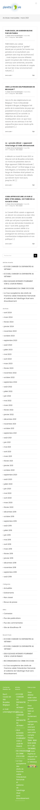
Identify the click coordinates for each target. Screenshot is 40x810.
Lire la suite (8, 75)
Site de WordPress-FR (12, 627)
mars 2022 (8, 405)
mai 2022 (7, 401)
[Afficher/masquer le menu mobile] (36, 3)
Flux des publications (12, 618)
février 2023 (8, 368)
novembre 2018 (10, 567)
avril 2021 (7, 451)
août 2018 (8, 577)
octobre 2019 (9, 516)
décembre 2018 (10, 563)
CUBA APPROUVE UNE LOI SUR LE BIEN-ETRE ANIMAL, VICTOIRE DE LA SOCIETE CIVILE (20, 199)
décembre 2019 (10, 512)
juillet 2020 (8, 484)
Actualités (8, 588)
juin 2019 (7, 535)
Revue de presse (10, 602)
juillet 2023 (8, 350)
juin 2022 (7, 396)
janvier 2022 (9, 414)
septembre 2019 (10, 521)
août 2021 (8, 438)
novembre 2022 (10, 373)
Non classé (19, 37)
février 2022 (8, 410)
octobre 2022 (9, 377)
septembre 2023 (10, 340)
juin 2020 (7, 489)
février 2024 (8, 322)
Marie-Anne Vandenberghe (15, 35)
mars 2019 (8, 549)
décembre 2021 (10, 419)
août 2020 (8, 479)
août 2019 (8, 526)
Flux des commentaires (13, 623)
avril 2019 (7, 544)
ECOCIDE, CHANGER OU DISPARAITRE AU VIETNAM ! (20, 719)
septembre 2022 (10, 382)
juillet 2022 (8, 391)
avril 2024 (8, 312)
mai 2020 (7, 493)
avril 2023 (8, 359)
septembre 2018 (10, 572)
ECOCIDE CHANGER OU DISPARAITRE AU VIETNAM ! (20, 701)
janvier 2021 (8, 465)
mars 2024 (8, 317)
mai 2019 (7, 540)
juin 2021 (7, 442)
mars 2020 (8, 502)
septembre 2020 (10, 475)
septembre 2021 (10, 433)
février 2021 (8, 461)
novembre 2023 (10, 331)
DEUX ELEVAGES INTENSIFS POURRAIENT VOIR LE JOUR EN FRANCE (20, 738)
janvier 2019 (8, 558)
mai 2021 (7, 447)
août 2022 (8, 387)
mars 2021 (8, 456)
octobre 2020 (9, 470)
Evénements (9, 593)
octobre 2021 (9, 428)
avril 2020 (8, 498)
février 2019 (8, 553)
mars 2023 (8, 363)
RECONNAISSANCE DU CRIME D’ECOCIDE (19, 288)
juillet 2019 (8, 530)
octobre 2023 (9, 336)
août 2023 (8, 345)
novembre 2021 (10, 424)
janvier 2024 (9, 326)
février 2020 (8, 507)
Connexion (8, 613)
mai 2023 (7, 354)
